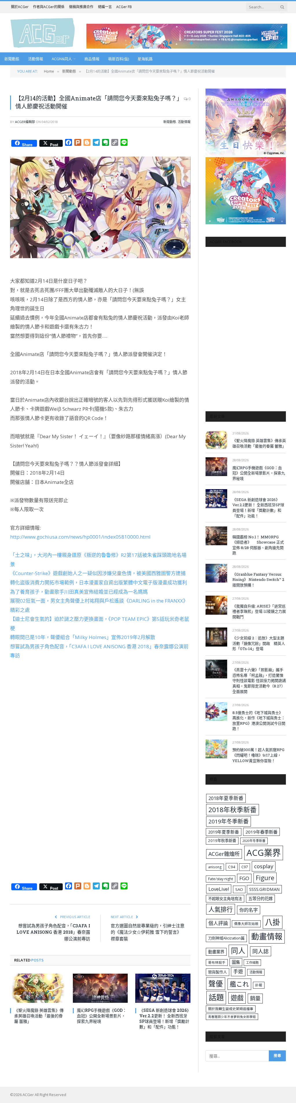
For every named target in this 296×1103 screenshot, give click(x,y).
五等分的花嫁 (260, 898)
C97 (244, 866)
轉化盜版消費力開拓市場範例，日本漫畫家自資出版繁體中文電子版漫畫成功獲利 (98, 582)
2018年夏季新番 (225, 798)
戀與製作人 (217, 971)
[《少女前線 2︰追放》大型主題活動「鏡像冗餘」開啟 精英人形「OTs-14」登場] (216, 636)
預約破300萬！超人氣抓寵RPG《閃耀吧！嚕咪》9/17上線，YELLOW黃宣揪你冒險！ (258, 755)
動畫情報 (266, 936)
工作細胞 (252, 962)
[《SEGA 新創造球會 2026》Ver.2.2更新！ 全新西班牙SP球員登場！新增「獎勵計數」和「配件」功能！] (162, 988)
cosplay (263, 866)
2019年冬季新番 (228, 821)
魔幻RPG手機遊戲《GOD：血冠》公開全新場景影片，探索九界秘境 (102, 1015)
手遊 (238, 971)
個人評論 (218, 923)
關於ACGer (20, 6)
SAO (239, 889)
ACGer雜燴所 (224, 853)
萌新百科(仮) (118, 58)
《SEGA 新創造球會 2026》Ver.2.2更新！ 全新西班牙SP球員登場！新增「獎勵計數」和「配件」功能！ (164, 1018)
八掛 (272, 922)
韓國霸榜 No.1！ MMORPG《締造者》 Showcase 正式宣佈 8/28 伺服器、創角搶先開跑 (258, 545)
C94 (231, 866)
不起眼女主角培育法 (225, 898)
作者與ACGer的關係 (48, 6)
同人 (238, 950)
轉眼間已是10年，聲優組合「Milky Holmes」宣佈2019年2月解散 (82, 637)
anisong (215, 867)
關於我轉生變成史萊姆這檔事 (230, 1008)
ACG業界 (264, 852)
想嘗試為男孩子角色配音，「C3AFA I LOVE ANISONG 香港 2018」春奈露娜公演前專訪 (53, 932)
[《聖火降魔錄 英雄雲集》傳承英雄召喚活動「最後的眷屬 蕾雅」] (37, 988)
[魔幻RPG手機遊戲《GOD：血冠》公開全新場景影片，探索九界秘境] (100, 988)
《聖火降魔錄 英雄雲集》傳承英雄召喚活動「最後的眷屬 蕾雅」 (39, 1015)
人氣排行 (220, 909)
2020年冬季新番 (254, 840)
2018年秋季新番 (232, 809)
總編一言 (105, 6)
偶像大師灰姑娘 (246, 924)
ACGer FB (124, 6)
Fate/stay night (220, 878)
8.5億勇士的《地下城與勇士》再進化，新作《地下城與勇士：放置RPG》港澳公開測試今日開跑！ (258, 720)
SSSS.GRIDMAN (264, 889)
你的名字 (248, 910)
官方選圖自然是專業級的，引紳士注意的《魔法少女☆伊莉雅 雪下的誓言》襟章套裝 (147, 932)
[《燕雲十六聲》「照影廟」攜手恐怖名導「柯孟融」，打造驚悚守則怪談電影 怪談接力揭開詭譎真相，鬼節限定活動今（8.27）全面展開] (216, 669)
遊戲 (237, 997)
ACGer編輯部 (25, 122)
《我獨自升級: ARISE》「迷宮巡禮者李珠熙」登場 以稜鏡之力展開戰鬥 (259, 611)
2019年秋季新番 (222, 840)
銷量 (255, 998)
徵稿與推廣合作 (81, 6)
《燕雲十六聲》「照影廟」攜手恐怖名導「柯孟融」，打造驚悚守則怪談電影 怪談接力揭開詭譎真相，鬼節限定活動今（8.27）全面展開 (259, 680)
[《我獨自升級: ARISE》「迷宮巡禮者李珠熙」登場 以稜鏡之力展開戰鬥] (216, 605)
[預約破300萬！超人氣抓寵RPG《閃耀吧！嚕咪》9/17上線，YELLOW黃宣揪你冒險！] (216, 748)
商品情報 (91, 58)
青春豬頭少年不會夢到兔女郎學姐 (232, 1017)
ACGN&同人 (62, 58)
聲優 (215, 983)
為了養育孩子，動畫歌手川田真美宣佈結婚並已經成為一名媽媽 (79, 591)
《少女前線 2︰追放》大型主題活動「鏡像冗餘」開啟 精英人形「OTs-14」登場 (258, 643)
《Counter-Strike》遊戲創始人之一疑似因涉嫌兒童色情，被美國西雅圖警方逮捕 (98, 573)
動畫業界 (216, 952)
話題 (216, 997)
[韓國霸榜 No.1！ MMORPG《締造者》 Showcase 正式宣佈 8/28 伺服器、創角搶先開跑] (216, 535)
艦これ (239, 984)
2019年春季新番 (261, 832)
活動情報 (35, 58)
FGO (244, 878)
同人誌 (260, 951)
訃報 (258, 985)
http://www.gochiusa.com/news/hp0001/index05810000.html (80, 536)
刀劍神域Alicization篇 (226, 938)
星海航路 (145, 58)
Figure (265, 878)
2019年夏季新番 (223, 832)
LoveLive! (218, 889)
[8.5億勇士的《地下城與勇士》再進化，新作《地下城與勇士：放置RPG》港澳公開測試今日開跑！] (216, 711)
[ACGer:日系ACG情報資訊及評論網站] (43, 32)
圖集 (236, 962)
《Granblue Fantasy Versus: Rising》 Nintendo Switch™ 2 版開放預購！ (258, 580)
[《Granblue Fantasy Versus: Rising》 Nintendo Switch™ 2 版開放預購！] (216, 573)
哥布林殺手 (216, 962)
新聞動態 (11, 58)
